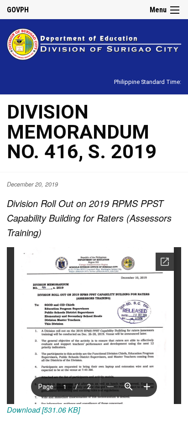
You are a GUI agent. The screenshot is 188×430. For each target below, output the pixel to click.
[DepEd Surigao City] (94, 42)
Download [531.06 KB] (43, 409)
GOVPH (18, 9)
